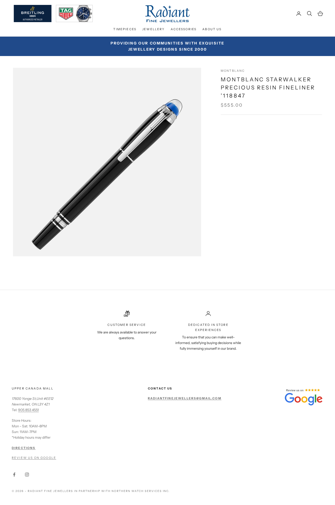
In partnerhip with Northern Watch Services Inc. (122, 491)
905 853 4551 (28, 410)
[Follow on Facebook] (14, 474)
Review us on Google (34, 458)
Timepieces (124, 29)
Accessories (184, 29)
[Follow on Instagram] (27, 474)
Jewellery (153, 29)
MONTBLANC (233, 70)
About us (211, 29)
